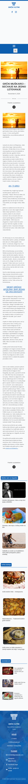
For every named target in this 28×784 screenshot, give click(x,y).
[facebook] (12, 12)
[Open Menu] (14, 45)
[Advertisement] (14, 29)
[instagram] (16, 12)
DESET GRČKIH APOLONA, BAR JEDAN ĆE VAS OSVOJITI (14, 289)
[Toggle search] (15, 51)
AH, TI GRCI (14, 186)
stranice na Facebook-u (12, 448)
